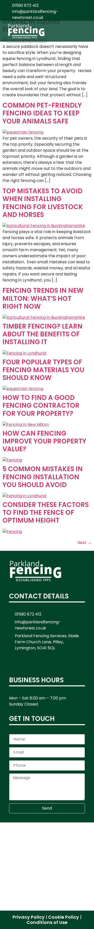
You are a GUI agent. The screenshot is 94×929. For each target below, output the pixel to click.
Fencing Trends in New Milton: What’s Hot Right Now (43, 298)
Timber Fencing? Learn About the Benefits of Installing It (42, 334)
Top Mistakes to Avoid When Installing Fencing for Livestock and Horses (43, 202)
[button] (85, 31)
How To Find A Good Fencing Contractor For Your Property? (41, 405)
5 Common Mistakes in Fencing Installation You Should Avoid (43, 476)
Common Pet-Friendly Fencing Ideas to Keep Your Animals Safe (42, 113)
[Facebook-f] (15, 662)
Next (84, 543)
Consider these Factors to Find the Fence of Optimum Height (46, 512)
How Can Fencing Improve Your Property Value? (44, 441)
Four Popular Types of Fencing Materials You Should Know (43, 370)
